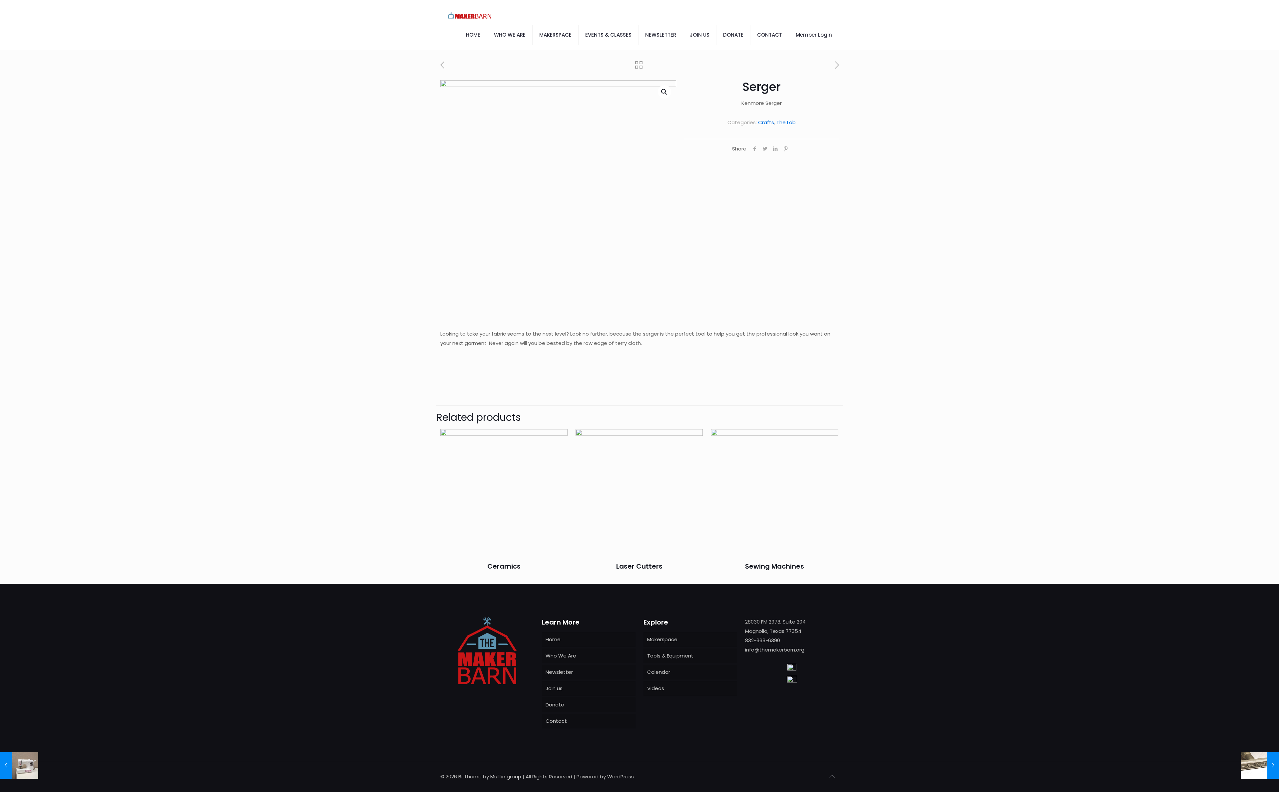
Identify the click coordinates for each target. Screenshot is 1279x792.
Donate (555, 704)
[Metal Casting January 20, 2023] (1260, 765)
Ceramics (504, 566)
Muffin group (505, 776)
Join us (554, 688)
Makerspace (662, 639)
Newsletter (559, 671)
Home (553, 639)
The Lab (786, 122)
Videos (655, 688)
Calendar (658, 671)
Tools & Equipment (670, 655)
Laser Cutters (639, 566)
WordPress (620, 776)
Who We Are (561, 655)
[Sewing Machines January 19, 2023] (19, 765)
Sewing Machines (774, 566)
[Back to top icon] (832, 776)
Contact (556, 720)
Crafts (766, 122)
